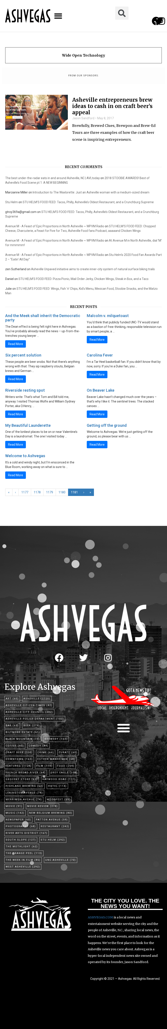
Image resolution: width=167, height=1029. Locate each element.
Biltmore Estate (23, 732)
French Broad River (26, 772)
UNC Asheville (60, 860)
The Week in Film (23, 860)
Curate (68, 752)
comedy (38, 745)
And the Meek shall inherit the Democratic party (42, 317)
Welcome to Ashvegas (25, 455)
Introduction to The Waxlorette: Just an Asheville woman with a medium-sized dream (91, 192)
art (12, 698)
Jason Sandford (83, 118)
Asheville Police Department (35, 718)
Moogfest (58, 799)
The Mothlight (22, 846)
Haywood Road (59, 779)
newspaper (18, 819)
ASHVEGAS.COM (100, 917)
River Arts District (26, 833)
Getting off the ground (107, 425)
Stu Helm (11, 202)
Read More (15, 344)
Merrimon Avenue (24, 799)
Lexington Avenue (24, 792)
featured (19, 765)
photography (21, 826)
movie (14, 806)
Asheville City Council (29, 712)
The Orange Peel (24, 853)
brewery (56, 739)
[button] (58, 16)
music (15, 812)
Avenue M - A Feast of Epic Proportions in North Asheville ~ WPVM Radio (54, 226)
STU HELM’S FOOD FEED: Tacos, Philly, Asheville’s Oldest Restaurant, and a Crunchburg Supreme (88, 202)
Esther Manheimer (56, 759)
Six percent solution (23, 355)
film (44, 765)
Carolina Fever (100, 355)
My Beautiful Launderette (28, 425)
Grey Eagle (64, 772)
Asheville (36, 698)
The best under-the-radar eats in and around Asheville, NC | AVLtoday (52, 178)
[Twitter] (83, 658)
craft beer (19, 752)
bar (12, 725)
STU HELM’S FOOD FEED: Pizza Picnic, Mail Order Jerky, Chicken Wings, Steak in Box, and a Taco (83, 279)
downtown (19, 759)
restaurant (55, 826)
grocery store (22, 779)
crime (45, 752)
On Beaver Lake (100, 390)
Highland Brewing (24, 786)
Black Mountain (23, 739)
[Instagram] (161, 21)
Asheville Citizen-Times (29, 705)
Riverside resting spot (25, 390)
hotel (57, 786)
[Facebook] (59, 658)
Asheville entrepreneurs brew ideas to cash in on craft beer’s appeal (112, 106)
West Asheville (23, 866)
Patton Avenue (52, 819)
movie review (42, 806)
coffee (15, 745)
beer (31, 725)
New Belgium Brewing (50, 812)
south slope (21, 839)
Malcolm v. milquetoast (108, 315)
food (65, 765)
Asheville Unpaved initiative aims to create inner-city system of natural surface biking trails (93, 269)
